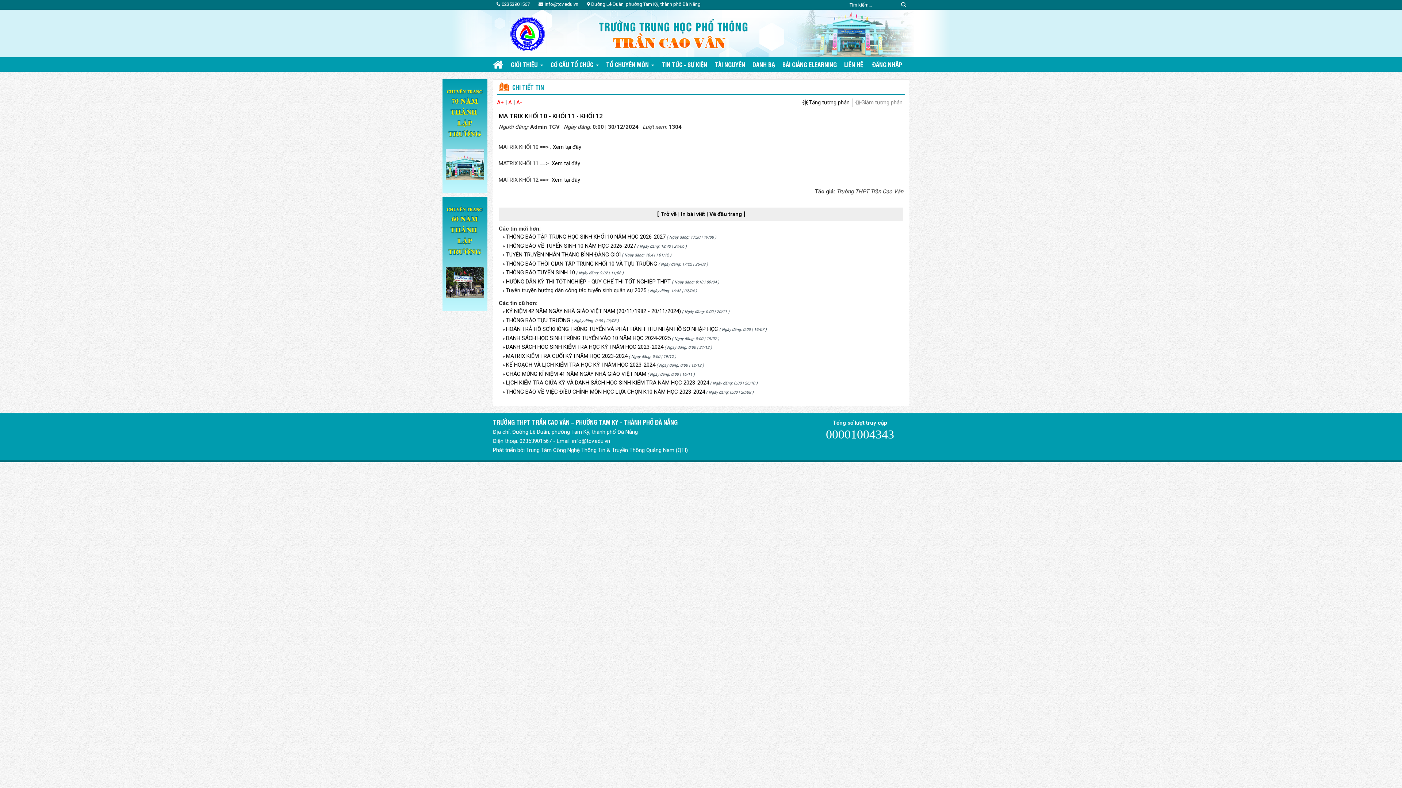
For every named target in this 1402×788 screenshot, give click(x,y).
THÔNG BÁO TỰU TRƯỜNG (538, 320)
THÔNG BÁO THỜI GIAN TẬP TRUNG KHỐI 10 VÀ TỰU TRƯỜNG (581, 263)
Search (903, 4)
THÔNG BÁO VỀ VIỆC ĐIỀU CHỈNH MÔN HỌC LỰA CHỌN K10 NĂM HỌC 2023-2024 (605, 392)
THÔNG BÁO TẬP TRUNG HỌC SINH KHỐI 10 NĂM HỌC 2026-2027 (586, 236)
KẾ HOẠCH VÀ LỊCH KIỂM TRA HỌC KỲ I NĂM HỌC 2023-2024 (580, 365)
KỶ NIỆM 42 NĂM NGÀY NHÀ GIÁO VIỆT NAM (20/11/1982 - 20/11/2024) (593, 311)
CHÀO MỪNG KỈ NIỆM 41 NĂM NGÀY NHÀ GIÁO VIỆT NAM (576, 374)
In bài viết (693, 214)
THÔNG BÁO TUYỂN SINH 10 (540, 272)
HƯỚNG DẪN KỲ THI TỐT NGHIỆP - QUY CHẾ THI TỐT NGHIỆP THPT (588, 281)
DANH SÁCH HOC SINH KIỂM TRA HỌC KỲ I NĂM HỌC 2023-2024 (584, 347)
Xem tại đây (567, 147)
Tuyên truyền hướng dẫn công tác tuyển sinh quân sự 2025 (576, 290)
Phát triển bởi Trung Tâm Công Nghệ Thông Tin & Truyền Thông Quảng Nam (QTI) (590, 450)
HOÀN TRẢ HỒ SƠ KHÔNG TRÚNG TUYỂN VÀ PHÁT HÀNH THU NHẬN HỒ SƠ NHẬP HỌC (612, 329)
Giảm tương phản (882, 102)
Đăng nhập (887, 64)
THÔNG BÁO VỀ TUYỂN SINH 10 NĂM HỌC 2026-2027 (571, 246)
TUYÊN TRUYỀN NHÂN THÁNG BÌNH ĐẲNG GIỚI (563, 254)
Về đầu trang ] (727, 214)
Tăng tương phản (829, 102)
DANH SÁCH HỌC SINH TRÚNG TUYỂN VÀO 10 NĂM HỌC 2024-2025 (588, 338)
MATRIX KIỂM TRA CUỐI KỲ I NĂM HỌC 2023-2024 (567, 356)
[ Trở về (667, 214)
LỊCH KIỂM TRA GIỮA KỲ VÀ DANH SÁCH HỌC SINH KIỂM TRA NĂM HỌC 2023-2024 (607, 382)
